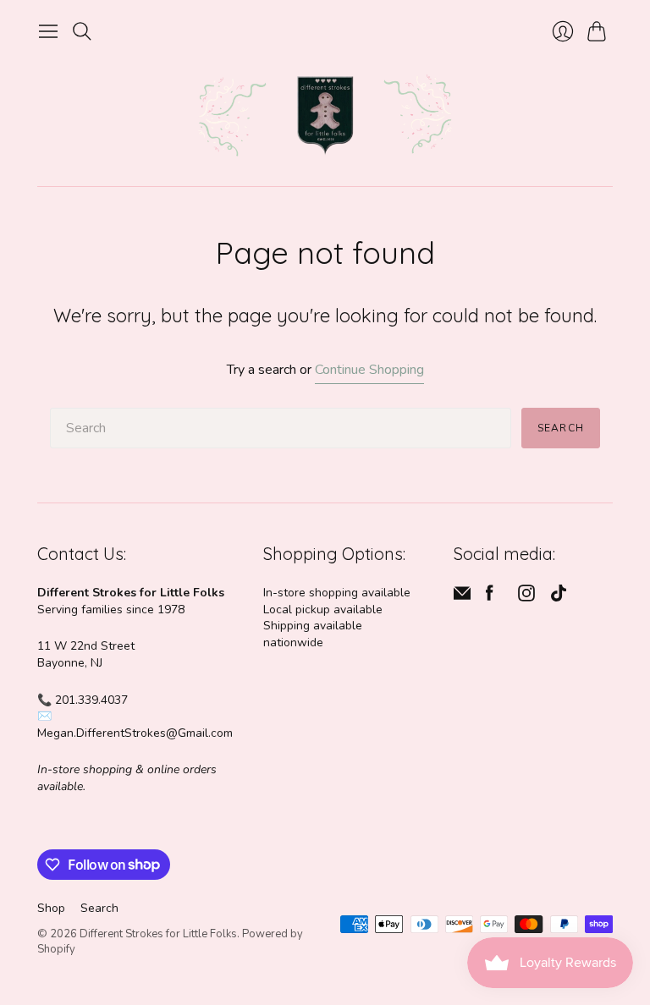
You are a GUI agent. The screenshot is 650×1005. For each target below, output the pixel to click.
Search (560, 428)
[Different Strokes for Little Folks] (325, 116)
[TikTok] (558, 597)
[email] (462, 597)
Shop (51, 908)
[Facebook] (489, 597)
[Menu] (48, 31)
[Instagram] (526, 597)
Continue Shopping (369, 369)
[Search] (82, 31)
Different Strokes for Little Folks (158, 934)
